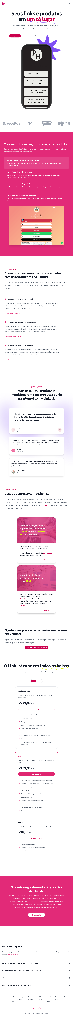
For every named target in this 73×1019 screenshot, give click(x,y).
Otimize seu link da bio (12, 313)
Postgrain (67, 997)
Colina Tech (24, 599)
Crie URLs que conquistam (13, 360)
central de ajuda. (13, 954)
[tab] (36, 163)
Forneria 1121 (47, 553)
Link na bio (13, 999)
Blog (6, 997)
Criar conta (36, 915)
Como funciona (30, 36)
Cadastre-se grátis (36, 838)
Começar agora (15, 36)
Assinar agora (36, 709)
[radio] (33, 681)
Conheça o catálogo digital (13, 336)
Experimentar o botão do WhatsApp (36, 647)
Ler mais (48, 560)
